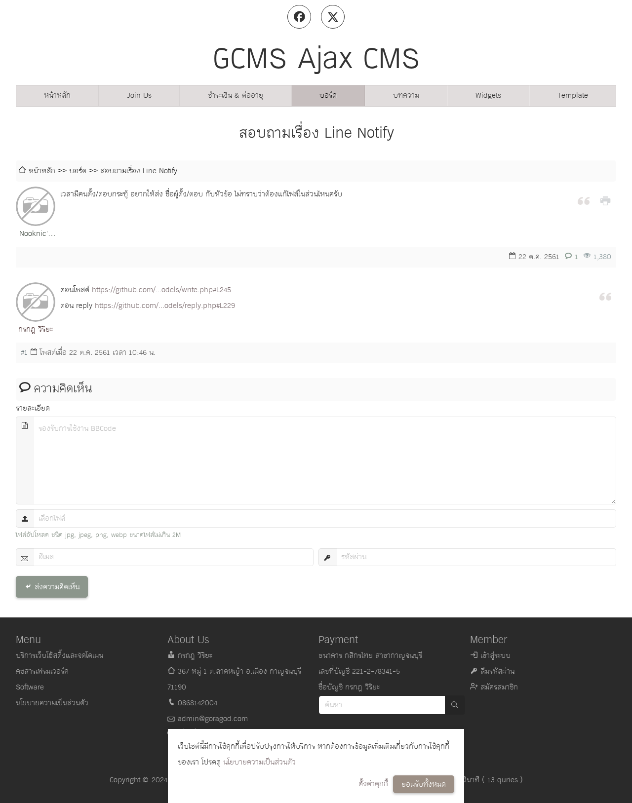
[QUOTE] (605, 296)
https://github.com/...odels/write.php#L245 (161, 290)
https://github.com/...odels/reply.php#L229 (165, 306)
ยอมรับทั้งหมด (423, 784)
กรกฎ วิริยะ (35, 329)
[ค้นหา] (455, 705)
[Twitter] (333, 17)
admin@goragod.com (213, 719)
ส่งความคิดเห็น (57, 587)
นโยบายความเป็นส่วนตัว (259, 762)
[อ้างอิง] (584, 200)
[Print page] (605, 200)
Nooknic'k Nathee (35, 235)
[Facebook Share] (299, 17)
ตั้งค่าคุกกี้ (373, 784)
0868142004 (197, 703)
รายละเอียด (33, 408)
